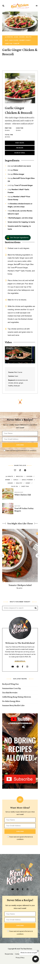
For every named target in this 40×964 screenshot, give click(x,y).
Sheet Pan (8, 44)
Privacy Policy (20, 957)
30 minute (9, 476)
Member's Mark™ (25, 40)
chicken (29, 476)
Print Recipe (19, 143)
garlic (15, 480)
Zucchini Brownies (9, 692)
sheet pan (25, 486)
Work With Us (20, 661)
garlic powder (27, 480)
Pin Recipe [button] (19, 148)
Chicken (22, 37)
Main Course (13, 40)
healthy (19, 483)
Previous (2, 555)
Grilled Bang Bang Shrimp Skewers (16, 697)
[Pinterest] (25, 470)
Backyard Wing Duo (10, 684)
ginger (10, 483)
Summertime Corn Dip (11, 688)
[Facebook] (20, 470)
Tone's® (16, 44)
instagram (27, 666)
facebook (22, 666)
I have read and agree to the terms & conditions (21, 450)
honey (28, 483)
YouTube (12, 666)
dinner (7, 480)
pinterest (17, 666)
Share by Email (19, 153)
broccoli (19, 476)
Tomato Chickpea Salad (20, 585)
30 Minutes (9, 37)
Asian (16, 37)
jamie (20, 588)
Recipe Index (9, 954)
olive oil (14, 486)
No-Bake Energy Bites (11, 701)
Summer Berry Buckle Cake (13, 705)
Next (38, 555)
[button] (18, 237)
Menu (36, 6)
